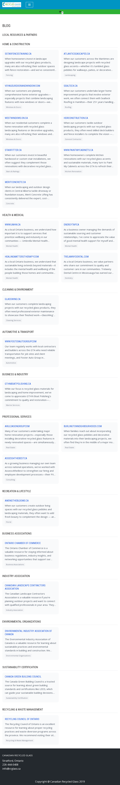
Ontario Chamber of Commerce (23, 543)
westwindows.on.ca (16, 118)
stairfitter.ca (13, 150)
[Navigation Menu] (29, 4)
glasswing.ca (12, 299)
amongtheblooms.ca (17, 500)
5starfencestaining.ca (18, 53)
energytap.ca (71, 224)
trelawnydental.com (76, 256)
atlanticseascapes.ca (77, 53)
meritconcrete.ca (15, 182)
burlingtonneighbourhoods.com (83, 426)
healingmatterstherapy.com (22, 256)
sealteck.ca (71, 85)
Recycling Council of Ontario (22, 719)
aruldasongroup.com (17, 426)
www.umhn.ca (12, 224)
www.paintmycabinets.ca (78, 150)
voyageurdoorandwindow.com (22, 85)
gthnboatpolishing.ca (18, 383)
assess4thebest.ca (16, 458)
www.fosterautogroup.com (20, 341)
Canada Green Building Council (23, 676)
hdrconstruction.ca (76, 118)
